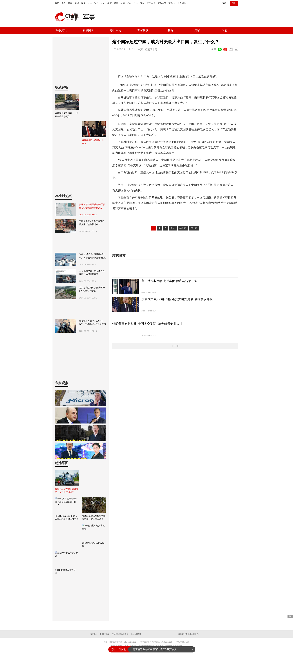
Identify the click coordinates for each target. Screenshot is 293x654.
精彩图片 (88, 30)
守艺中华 (151, 3)
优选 (136, 3)
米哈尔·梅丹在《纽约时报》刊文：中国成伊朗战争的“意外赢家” (92, 256)
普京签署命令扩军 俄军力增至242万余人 (155, 649)
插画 (116, 3)
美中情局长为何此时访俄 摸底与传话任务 (169, 281)
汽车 (90, 3)
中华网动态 (178, 646)
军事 (70, 3)
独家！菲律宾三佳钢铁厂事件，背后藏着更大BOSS (92, 206)
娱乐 (83, 3)
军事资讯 (61, 30)
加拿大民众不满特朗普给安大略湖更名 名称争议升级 (177, 299)
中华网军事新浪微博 (120, 634)
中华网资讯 (104, 634)
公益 (129, 3)
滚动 (224, 30)
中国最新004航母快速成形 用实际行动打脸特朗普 (91, 223)
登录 (234, 3)
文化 (103, 3)
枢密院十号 (151, 49)
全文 (173, 228)
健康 (123, 3)
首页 (57, 3)
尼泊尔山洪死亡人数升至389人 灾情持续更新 (92, 289)
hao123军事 (136, 634)
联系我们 (133, 646)
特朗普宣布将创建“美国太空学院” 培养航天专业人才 (147, 323)
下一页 (194, 228)
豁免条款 (159, 646)
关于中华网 (115, 646)
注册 (224, 3)
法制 (142, 3)
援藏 (109, 3)
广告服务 (124, 646)
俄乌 (170, 30)
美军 (197, 30)
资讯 (63, 3)
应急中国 (162, 3)
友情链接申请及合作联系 (189, 634)
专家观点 (142, 30)
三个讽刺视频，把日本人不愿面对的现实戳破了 (92, 272)
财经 (77, 3)
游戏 (96, 3)
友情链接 (168, 646)
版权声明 (151, 646)
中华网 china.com (68, 17)
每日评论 (115, 30)
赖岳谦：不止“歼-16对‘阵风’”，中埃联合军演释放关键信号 (92, 323)
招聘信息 (142, 646)
